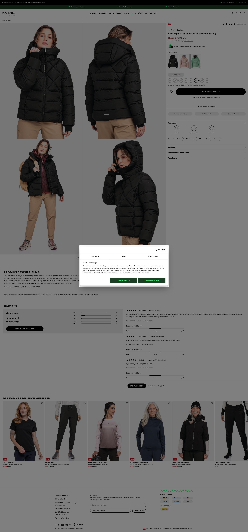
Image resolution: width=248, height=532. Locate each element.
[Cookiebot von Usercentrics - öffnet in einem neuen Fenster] (157, 250)
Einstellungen (122, 280)
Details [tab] (124, 256)
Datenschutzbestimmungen (149, 270)
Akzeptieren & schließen (151, 280)
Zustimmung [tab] (95, 256)
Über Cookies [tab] (153, 256)
